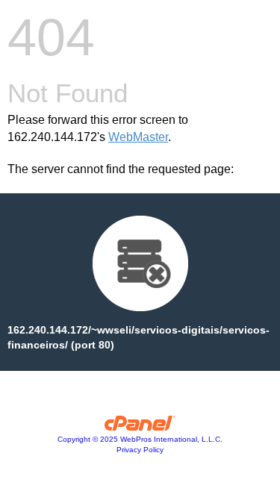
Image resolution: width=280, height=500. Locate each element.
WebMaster (138, 137)
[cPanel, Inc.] (140, 427)
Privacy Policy (140, 450)
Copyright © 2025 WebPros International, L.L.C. (140, 439)
